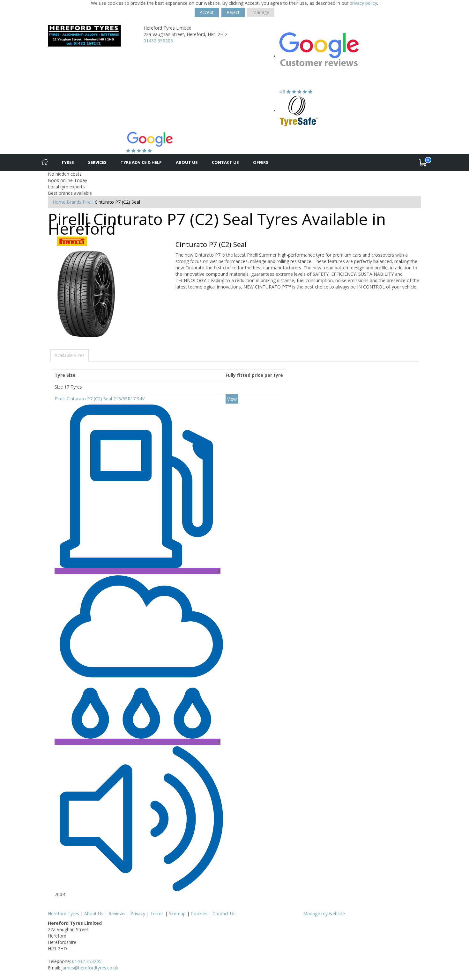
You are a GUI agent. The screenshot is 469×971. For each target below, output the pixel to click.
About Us (187, 162)
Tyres (67, 162)
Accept (207, 12)
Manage (260, 12)
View (232, 399)
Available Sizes (70, 355)
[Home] (44, 162)
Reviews (116, 913)
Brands (74, 202)
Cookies (199, 913)
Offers (260, 162)
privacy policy (363, 3)
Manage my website (324, 913)
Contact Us (225, 162)
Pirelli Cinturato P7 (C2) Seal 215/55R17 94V (100, 399)
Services (97, 162)
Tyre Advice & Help (141, 162)
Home (59, 202)
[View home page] (91, 35)
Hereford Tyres (63, 913)
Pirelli (88, 202)
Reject (233, 12)
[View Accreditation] (298, 110)
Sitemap (177, 913)
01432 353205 (158, 41)
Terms (157, 913)
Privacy (137, 913)
